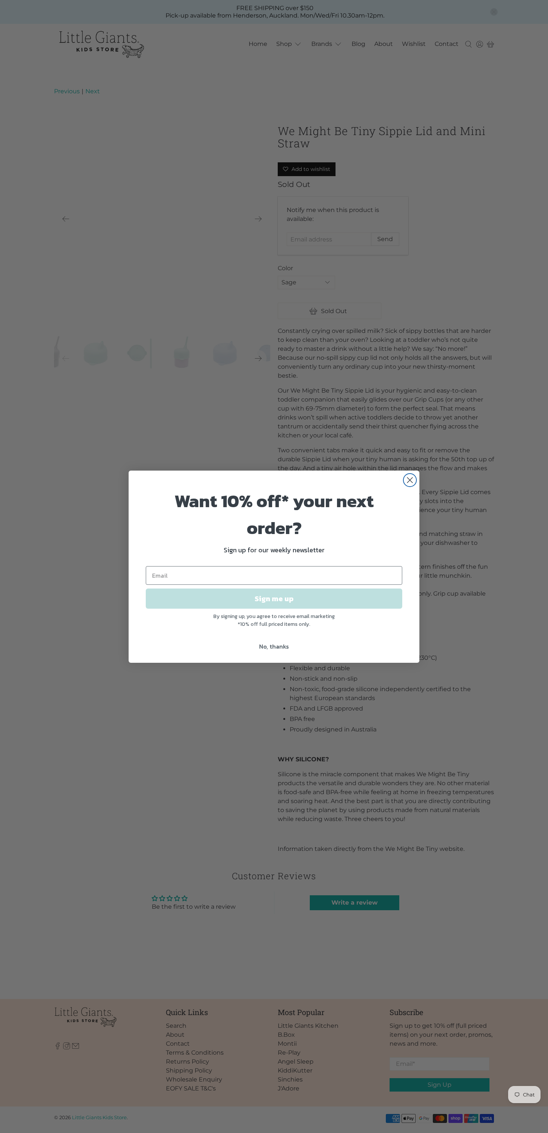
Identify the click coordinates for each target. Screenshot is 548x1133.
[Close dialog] (409, 480)
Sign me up (274, 598)
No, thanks (274, 646)
